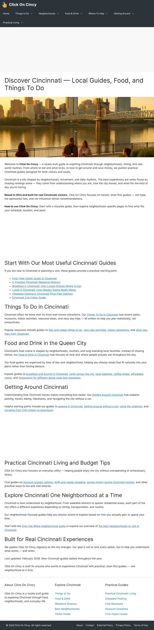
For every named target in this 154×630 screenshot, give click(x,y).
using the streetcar (131, 406)
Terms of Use (141, 625)
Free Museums (114, 603)
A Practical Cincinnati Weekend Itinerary (36, 282)
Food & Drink (72, 13)
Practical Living (11, 22)
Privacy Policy (123, 625)
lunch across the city (81, 374)
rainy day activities (95, 330)
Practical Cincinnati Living (120, 593)
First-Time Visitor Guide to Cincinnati (34, 278)
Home (6, 13)
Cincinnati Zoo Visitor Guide (29, 297)
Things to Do (22, 13)
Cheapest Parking (115, 598)
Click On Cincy (23, 4)
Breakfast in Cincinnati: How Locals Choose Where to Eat (46, 286)
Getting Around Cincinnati (107, 394)
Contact (90, 625)
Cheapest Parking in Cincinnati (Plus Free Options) (42, 293)
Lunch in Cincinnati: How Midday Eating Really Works (44, 289)
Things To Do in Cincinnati (102, 314)
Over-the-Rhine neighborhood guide (44, 526)
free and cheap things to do (65, 330)
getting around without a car (101, 406)
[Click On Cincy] (5, 4)
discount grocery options (38, 482)
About (79, 625)
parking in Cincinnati (70, 406)
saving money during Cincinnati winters (110, 482)
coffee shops (121, 374)
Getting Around (122, 13)
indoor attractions (118, 330)
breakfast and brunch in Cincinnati (47, 374)
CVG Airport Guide (116, 614)
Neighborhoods (47, 13)
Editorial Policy (105, 625)
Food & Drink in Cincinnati (33, 354)
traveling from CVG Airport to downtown (29, 410)
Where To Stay (96, 13)
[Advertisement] (77, 50)
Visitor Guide (63, 614)
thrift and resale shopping (69, 482)
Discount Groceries (116, 608)
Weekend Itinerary (66, 603)
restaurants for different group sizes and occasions (49, 377)
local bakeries (103, 374)
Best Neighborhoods (67, 608)
